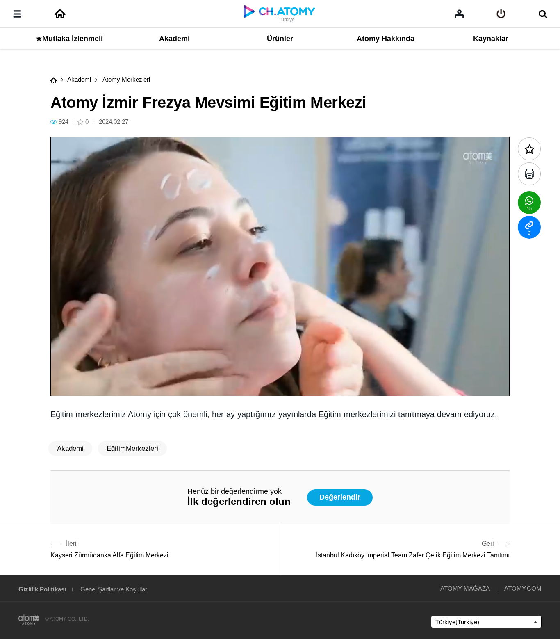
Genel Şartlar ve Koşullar (113, 589)
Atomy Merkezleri (125, 79)
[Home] (60, 14)
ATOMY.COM (523, 588)
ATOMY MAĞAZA (465, 588)
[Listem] (459, 13)
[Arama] (542, 14)
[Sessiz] (116, 385)
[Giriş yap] (501, 14)
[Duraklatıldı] (67, 385)
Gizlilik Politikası (42, 589)
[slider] (280, 373)
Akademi (79, 79)
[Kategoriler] (17, 14)
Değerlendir (339, 497)
